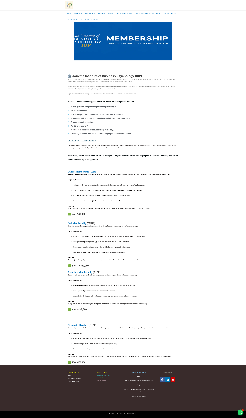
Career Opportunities (73, 381)
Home (69, 375)
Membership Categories (74, 378)
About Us (70, 385)
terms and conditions (103, 375)
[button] (240, 412)
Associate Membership (80, 272)
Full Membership (77, 223)
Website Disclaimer (102, 378)
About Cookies (101, 380)
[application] (81, 13)
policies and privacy (102, 372)
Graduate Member (78, 325)
